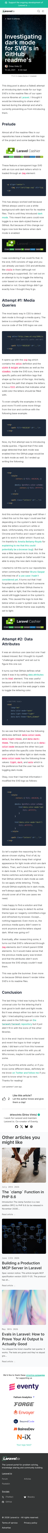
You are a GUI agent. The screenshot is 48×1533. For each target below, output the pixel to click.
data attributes (36, 674)
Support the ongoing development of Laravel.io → (25, 4)
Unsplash (33, 76)
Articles (27, 1479)
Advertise (6, 1527)
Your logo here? (24, 1445)
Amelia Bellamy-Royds (30, 541)
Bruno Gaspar (37, 572)
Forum (5, 1479)
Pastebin (6, 1483)
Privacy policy (30, 1523)
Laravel (25, 97)
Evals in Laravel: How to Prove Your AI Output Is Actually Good (23, 1339)
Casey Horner (23, 76)
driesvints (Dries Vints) (23, 1114)
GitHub (8, 1501)
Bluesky (31, 1497)
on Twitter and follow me (25, 1072)
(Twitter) (9, 1497)
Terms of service (9, 1523)
